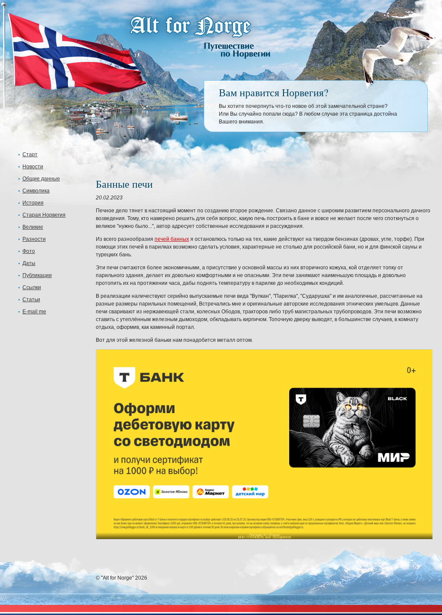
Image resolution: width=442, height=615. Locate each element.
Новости (32, 167)
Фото (28, 251)
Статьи (31, 299)
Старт (30, 154)
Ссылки (31, 287)
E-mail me (34, 312)
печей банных (172, 239)
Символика (36, 191)
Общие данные (41, 179)
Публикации (37, 275)
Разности (34, 239)
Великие (32, 227)
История (33, 203)
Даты (28, 263)
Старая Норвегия (44, 215)
